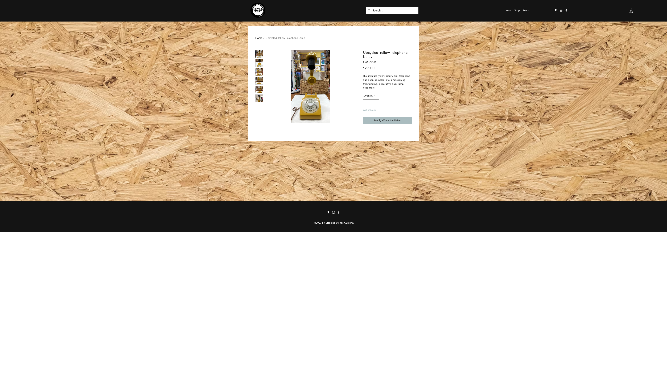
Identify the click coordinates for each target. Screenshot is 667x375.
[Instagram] (561, 10)
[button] (631, 10)
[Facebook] (566, 10)
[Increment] (376, 103)
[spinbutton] (371, 103)
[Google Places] (556, 10)
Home (258, 38)
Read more (368, 87)
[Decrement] (366, 103)
